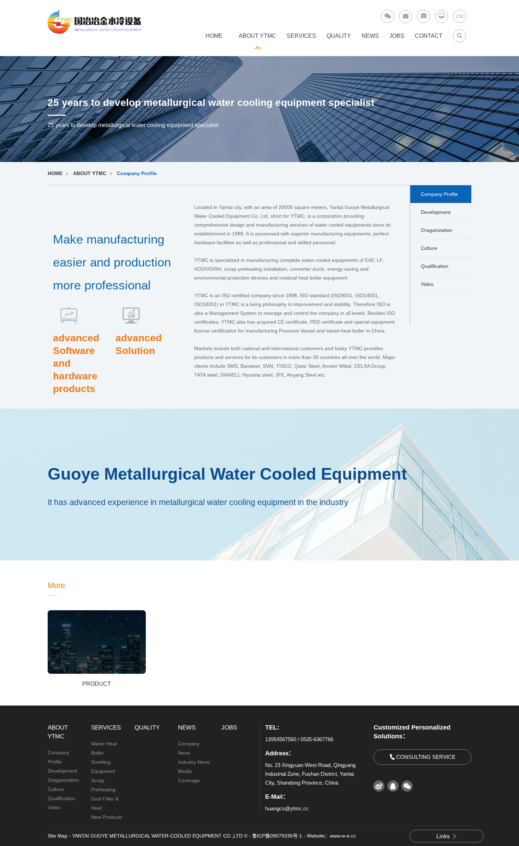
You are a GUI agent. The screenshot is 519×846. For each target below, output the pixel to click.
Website (316, 836)
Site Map (57, 836)
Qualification (434, 266)
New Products (106, 817)
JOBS (396, 36)
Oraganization (436, 230)
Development (436, 212)
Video (427, 284)
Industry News (194, 762)
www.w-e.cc (343, 836)
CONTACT (428, 36)
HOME (214, 36)
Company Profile (137, 173)
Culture (429, 248)
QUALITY (339, 36)
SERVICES (301, 36)
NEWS (370, 36)
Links (443, 836)
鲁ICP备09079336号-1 (277, 836)
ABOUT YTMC (257, 36)
